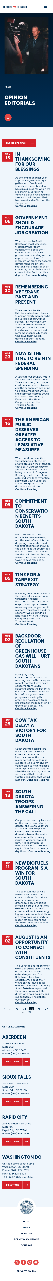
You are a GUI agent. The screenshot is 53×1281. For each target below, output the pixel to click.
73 (17, 1008)
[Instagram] (29, 1262)
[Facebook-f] (23, 1262)
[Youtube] (36, 1262)
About (26, 1221)
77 (47, 1008)
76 (39, 1008)
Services (26, 1233)
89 (30, 1011)
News (26, 1227)
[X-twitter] (17, 1262)
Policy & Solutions (26, 1239)
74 (25, 1008)
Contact (27, 1245)
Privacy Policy (26, 1271)
